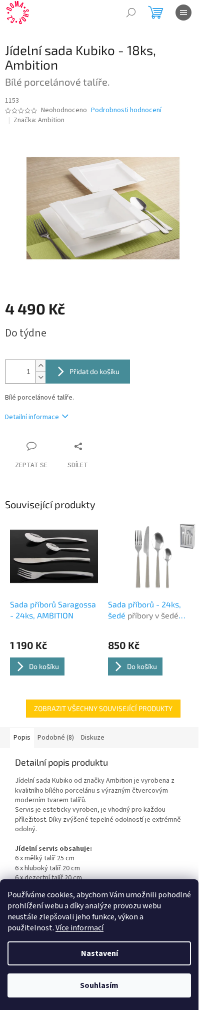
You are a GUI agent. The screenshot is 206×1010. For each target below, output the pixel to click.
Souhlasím (99, 985)
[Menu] (184, 13)
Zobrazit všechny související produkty (103, 708)
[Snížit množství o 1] (41, 377)
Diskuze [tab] (92, 738)
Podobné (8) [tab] (56, 738)
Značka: (39, 120)
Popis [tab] (22, 738)
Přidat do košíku (95, 371)
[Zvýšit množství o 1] (41, 366)
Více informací (80, 927)
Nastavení (99, 953)
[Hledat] (131, 13)
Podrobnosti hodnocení (126, 110)
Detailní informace (32, 417)
